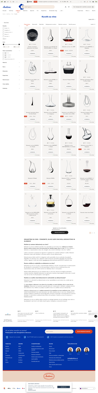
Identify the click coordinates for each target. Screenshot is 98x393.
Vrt (6, 353)
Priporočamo (27, 24)
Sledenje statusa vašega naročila (56, 359)
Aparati (7, 350)
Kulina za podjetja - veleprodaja (56, 355)
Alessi (19, 348)
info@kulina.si (73, 358)
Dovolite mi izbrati (32, 390)
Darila (93, 10)
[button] (59, 25)
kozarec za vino (28, 296)
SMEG (19, 350)
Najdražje (41, 24)
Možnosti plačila (35, 352)
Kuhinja (7, 346)
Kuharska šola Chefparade (55, 357)
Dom (6, 359)
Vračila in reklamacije (36, 346)
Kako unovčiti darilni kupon (55, 364)
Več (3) (4, 38)
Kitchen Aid (21, 353)
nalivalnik (61, 258)
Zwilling (20, 357)
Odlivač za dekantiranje (30, 290)
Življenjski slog (8, 357)
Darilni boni (51, 348)
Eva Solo (20, 362)
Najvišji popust (72, 24)
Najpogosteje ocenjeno (51, 24)
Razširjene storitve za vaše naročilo (37, 349)
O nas (50, 366)
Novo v (87, 10)
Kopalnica (7, 355)
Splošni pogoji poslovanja (37, 356)
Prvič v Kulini (52, 350)
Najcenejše (34, 24)
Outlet (7, 362)
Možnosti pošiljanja (35, 354)
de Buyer (20, 359)
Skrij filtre (6, 22)
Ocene (50, 346)
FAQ (50, 353)
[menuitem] (4, 11)
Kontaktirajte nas (35, 361)
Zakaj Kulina (52, 362)
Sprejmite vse (63, 386)
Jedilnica (7, 348)
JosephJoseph (21, 355)
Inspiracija (80, 10)
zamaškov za (46, 260)
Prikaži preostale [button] (60, 232)
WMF (19, 346)
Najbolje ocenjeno (62, 24)
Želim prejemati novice (83, 331)
